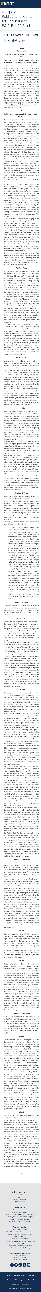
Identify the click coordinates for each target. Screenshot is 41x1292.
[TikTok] (24, 1264)
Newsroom (19, 1197)
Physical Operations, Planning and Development (20, 1241)
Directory (10, 1280)
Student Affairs (20, 1243)
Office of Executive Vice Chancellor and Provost (20, 1232)
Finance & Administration (20, 1239)
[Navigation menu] (38, 3)
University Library (20, 1202)
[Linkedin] (20, 1265)
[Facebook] (12, 1265)
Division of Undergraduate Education (20, 1221)
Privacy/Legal (19, 1280)
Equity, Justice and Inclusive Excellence (20, 1234)
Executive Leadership (19, 1199)
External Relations (19, 1236)
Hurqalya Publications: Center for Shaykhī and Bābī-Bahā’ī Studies (18, 19)
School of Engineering (20, 1210)
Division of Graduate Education (20, 1219)
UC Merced (19, 1195)
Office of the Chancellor (20, 1229)
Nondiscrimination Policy (17, 1288)
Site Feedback (29, 1280)
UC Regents (15, 1284)
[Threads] (28, 1264)
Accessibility (25, 1284)
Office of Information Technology (20, 1248)
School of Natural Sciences (20, 1212)
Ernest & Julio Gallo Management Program (20, 1217)
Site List (29, 1288)
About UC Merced (19, 1276)
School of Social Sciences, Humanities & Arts (20, 1214)
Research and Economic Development (20, 1246)
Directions (30, 1276)
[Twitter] (16, 1264)
